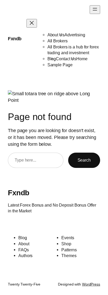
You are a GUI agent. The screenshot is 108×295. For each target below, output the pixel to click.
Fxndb (14, 38)
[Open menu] (95, 9)
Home (82, 58)
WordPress (91, 284)
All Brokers (57, 40)
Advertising (74, 34)
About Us (55, 34)
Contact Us (66, 58)
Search (84, 160)
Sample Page (60, 64)
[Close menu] (31, 23)
